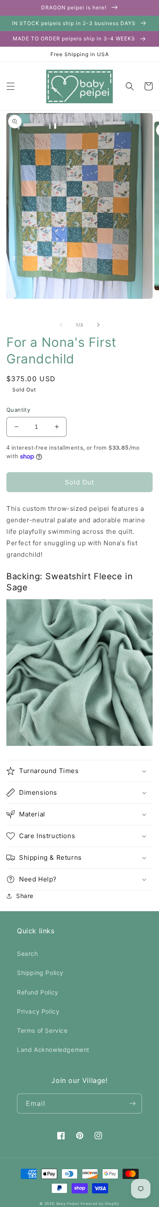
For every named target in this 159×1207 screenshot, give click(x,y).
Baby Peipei (67, 1203)
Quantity (18, 409)
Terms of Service (42, 1030)
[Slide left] (61, 324)
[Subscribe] (132, 1104)
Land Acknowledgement (53, 1049)
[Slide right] (98, 324)
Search (27, 953)
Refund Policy (38, 992)
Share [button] (24, 895)
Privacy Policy (38, 1011)
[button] (10, 86)
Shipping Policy (40, 972)
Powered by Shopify (100, 1203)
